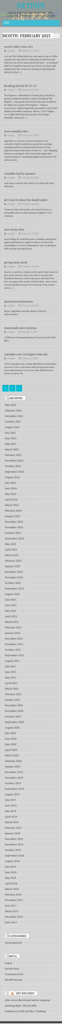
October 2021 (13, 649)
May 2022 (10, 610)
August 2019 (12, 794)
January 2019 (12, 833)
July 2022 (10, 599)
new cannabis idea (16, 131)
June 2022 (11, 605)
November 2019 (14, 777)
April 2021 (11, 683)
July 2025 (10, 432)
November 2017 (14, 900)
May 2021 (10, 677)
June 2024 (11, 488)
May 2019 (10, 811)
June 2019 (11, 805)
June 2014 (11, 922)
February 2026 (13, 410)
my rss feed (25, 993)
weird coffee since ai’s (18, 46)
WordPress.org (13, 979)
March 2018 (12, 889)
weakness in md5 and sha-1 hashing (25, 1011)
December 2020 (14, 705)
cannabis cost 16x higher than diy (26, 354)
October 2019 (13, 783)
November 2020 (14, 711)
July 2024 (10, 483)
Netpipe (31, 5)
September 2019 (14, 788)
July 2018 (10, 866)
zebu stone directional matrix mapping (27, 1000)
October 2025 (13, 421)
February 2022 (13, 627)
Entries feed (12, 968)
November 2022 (14, 577)
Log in (8, 963)
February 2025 (13, 455)
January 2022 (12, 633)
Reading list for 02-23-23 (20, 86)
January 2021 (12, 699)
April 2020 (11, 750)
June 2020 (11, 738)
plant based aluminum (18, 301)
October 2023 (13, 533)
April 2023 (11, 549)
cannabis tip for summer (19, 173)
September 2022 (14, 588)
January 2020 (12, 766)
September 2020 (14, 722)
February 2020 (13, 761)
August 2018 (12, 861)
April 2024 (11, 499)
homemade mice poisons (20, 328)
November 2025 (14, 416)
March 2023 (12, 555)
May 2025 (10, 444)
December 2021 (14, 638)
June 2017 (11, 905)
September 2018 (14, 855)
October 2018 (13, 850)
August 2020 (12, 727)
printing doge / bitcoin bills (21, 1005)
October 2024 (13, 466)
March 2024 (12, 505)
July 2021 (10, 666)
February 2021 (13, 694)
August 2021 (12, 661)
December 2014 (14, 916)
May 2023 (10, 544)
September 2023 (14, 538)
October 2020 (13, 716)
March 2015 (12, 911)
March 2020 (12, 755)
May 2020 (10, 744)
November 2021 (14, 644)
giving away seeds (15, 262)
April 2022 (11, 616)
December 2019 (14, 772)
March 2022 (12, 622)
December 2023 (14, 521)
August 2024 (12, 477)
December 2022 (14, 572)
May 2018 (10, 878)
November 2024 (14, 460)
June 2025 (11, 438)
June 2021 (11, 672)
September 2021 (14, 655)
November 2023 (14, 527)
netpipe (11, 50)
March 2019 (12, 822)
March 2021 (12, 688)
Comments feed (14, 974)
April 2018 (11, 883)
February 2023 (13, 560)
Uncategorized (13, 942)
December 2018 (14, 839)
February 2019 (13, 827)
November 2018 (14, 844)
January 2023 (12, 566)
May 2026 (10, 405)
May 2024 (10, 494)
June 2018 (11, 872)
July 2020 (10, 733)
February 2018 (13, 894)
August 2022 (12, 594)
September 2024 (14, 471)
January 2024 (12, 516)
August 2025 (12, 427)
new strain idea (14, 229)
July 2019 (10, 800)
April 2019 (11, 816)
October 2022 (13, 583)
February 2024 (13, 510)
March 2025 (12, 449)
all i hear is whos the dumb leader (26, 200)
